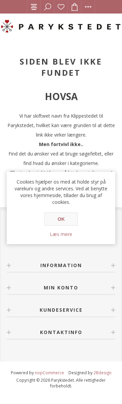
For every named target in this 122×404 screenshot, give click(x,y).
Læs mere (61, 234)
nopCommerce (49, 373)
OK (61, 219)
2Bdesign (102, 373)
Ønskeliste (61, 7)
